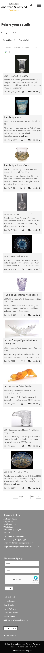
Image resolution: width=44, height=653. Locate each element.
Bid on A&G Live (10, 609)
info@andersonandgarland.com (21, 543)
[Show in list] (7, 51)
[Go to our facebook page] (6, 640)
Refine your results (8, 33)
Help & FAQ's (9, 605)
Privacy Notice (9, 617)
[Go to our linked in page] (10, 640)
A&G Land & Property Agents (16, 620)
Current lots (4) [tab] (9, 40)
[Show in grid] (11, 51)
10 (24, 188)
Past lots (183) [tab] (24, 40)
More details (33, 92)
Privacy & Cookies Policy (26, 647)
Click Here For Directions (14, 536)
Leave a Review (10, 628)
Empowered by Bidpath (22, 651)
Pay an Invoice (9, 601)
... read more (18, 88)
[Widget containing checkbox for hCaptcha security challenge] (22, 579)
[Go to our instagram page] (15, 640)
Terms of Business (11, 613)
